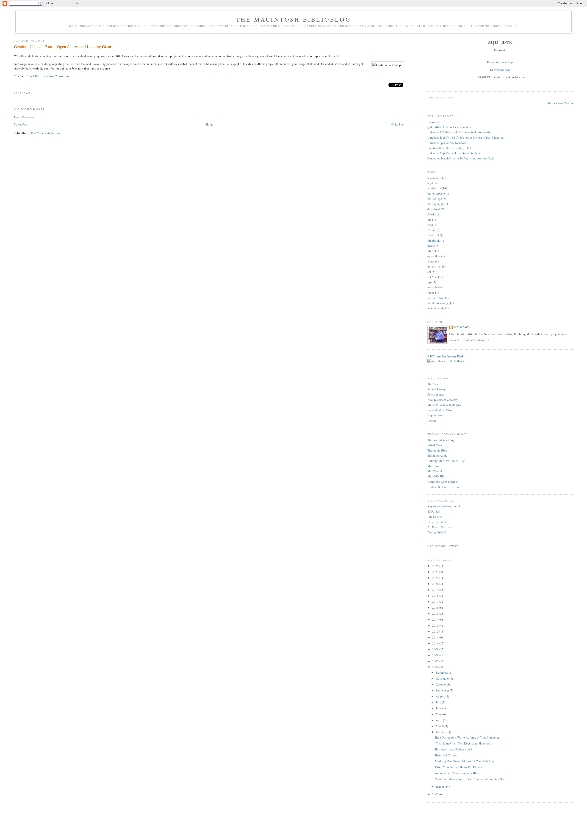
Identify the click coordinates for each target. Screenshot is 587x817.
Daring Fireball (436, 532)
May (439, 714)
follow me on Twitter (560, 103)
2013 (435, 625)
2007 (435, 661)
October (441, 684)
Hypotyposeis (436, 415)
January (441, 786)
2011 (435, 637)
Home (209, 124)
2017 (435, 602)
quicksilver (434, 266)
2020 (435, 584)
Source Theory (436, 389)
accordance (434, 178)
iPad (430, 225)
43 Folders (433, 511)
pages (431, 261)
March (440, 726)
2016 (435, 607)
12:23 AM (24, 93)
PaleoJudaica (435, 394)
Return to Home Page (500, 62)
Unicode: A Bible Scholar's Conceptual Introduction (459, 132)
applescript (434, 188)
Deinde (431, 420)
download (433, 209)
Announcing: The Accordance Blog (457, 773)
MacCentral (434, 471)
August (441, 696)
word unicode (435, 308)
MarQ (431, 251)
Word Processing (437, 303)
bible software (436, 193)
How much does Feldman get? (453, 749)
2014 (435, 619)
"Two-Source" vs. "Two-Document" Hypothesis (464, 743)
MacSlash (433, 466)
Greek (431, 214)
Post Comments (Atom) (45, 133)
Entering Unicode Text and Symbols (449, 148)
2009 (435, 649)
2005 (435, 794)
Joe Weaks (462, 327)
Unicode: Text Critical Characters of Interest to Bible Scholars (465, 137)
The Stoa (432, 384)
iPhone (431, 230)
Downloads (434, 122)
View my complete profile (469, 340)
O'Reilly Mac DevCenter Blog (446, 461)
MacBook (433, 240)
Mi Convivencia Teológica (444, 405)
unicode (432, 287)
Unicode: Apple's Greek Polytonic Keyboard (454, 153)
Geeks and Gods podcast (442, 482)
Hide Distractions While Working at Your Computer (467, 737)
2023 (435, 572)
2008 (435, 655)
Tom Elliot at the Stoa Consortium (48, 76)
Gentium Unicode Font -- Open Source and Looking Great (62, 46)
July (439, 702)
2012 (435, 631)
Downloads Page (500, 69)
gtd (429, 219)
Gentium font (77, 64)
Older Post (397, 124)
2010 (435, 643)
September (443, 690)
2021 (435, 578)
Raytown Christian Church (444, 506)
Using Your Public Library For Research (459, 767)
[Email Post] (31, 93)
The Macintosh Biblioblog (293, 19)
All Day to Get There (440, 527)
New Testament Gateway (442, 400)
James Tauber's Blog (439, 410)
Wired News (434, 445)
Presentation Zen (437, 522)
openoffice (433, 256)
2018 (435, 596)
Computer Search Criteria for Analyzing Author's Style (461, 158)
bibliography (435, 204)
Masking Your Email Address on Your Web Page (465, 761)
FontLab (225, 64)
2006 (435, 667)
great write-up (43, 64)
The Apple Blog (437, 450)
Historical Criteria (446, 755)
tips (429, 282)
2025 (435, 566)
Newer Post (21, 124)
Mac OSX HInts (437, 476)
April (439, 720)
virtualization (435, 298)
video (431, 292)
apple (430, 183)
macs (430, 245)
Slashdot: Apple (437, 455)
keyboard (433, 235)
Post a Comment (24, 117)
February (442, 732)
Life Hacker (434, 517)
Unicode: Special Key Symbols (446, 143)
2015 (435, 613)
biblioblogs (434, 199)
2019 (435, 590)
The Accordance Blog (440, 440)
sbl (429, 272)
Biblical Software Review (443, 487)
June (439, 708)
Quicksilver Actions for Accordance (449, 127)
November (442, 678)
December (442, 672)
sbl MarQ (433, 277)
